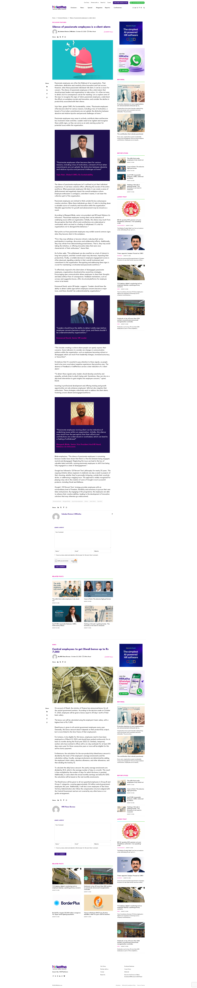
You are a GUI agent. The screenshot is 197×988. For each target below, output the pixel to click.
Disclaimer (118, 985)
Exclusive (73, 7)
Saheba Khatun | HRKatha (67, 31)
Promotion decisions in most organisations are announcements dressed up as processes (130, 105)
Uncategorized (121, 225)
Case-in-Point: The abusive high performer (97, 599)
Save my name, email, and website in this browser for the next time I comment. (77, 555)
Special (90, 7)
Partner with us (95, 2)
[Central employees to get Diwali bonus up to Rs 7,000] (82, 685)
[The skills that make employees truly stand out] (66, 589)
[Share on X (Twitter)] (60, 37)
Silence (86, 501)
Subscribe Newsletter (120, 2)
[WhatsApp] (46, 97)
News (82, 7)
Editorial (126, 972)
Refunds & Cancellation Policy (129, 985)
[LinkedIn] (46, 86)
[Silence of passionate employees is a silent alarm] (82, 60)
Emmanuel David (57, 501)
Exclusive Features (59, 22)
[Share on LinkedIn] (58, 37)
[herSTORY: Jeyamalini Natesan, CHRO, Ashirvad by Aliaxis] (66, 614)
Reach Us (103, 2)
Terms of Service (141, 985)
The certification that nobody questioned (130, 134)
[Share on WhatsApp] (65, 37)
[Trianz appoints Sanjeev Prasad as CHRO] (131, 242)
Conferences (118, 7)
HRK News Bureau (65, 656)
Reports (107, 7)
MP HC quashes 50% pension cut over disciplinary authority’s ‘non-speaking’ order (129, 221)
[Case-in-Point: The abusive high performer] (98, 589)
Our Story (86, 2)
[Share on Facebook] (63, 37)
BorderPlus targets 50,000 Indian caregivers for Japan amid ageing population (66, 913)
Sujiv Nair (99, 501)
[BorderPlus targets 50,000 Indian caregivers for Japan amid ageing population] (66, 903)
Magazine (99, 7)
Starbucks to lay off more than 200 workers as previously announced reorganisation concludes (128, 320)
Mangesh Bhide (66, 501)
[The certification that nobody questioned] (131, 123)
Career (109, 2)
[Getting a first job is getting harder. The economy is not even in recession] (98, 614)
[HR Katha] (59, 7)
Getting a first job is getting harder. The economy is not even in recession (97, 624)
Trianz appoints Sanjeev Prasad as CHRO (130, 253)
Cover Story (127, 969)
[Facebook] (46, 93)
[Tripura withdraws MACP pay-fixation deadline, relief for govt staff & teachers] (98, 903)
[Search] (144, 7)
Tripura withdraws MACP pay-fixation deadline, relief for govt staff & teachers (97, 913)
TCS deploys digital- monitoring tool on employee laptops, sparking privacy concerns (129, 285)
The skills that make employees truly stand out (65, 599)
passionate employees (77, 501)
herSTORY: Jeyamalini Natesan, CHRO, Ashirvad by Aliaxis (64, 624)
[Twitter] (46, 90)
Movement (119, 255)
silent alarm (93, 501)
